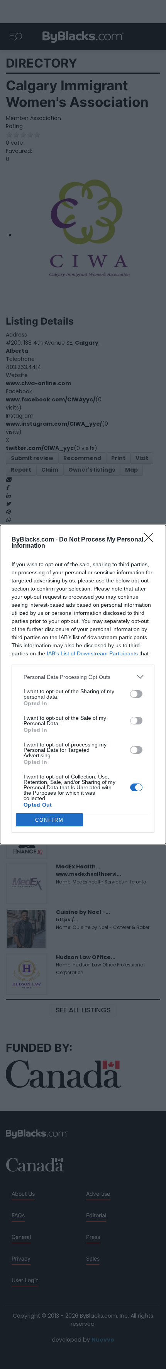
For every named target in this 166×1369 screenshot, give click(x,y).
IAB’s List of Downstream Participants (92, 653)
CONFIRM (49, 820)
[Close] (151, 540)
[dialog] (83, 684)
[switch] (136, 694)
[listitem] (83, 677)
